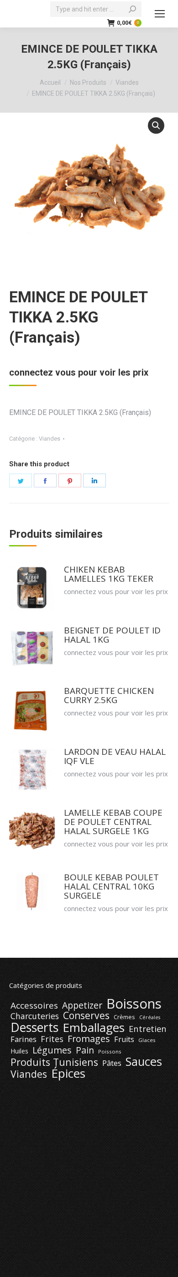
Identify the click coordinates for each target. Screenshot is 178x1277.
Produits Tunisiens (54, 1062)
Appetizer (82, 1005)
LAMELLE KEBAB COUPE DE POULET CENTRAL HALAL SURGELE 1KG (113, 821)
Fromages (89, 1038)
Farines (23, 1039)
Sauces (144, 1061)
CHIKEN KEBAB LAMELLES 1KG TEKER (108, 574)
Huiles (19, 1051)
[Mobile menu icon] (160, 14)
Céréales (149, 1017)
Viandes (49, 438)
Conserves (86, 1015)
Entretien (148, 1028)
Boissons (134, 1003)
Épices (68, 1073)
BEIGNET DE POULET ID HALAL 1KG (112, 635)
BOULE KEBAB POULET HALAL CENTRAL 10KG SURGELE (111, 886)
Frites (52, 1038)
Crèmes (124, 1017)
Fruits (124, 1039)
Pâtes (111, 1063)
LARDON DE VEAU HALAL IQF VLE (115, 756)
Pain (85, 1050)
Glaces (147, 1040)
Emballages (94, 1027)
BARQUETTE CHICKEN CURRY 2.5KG (109, 695)
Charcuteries (34, 1016)
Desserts (34, 1027)
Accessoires (34, 1005)
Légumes (52, 1050)
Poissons (109, 1051)
